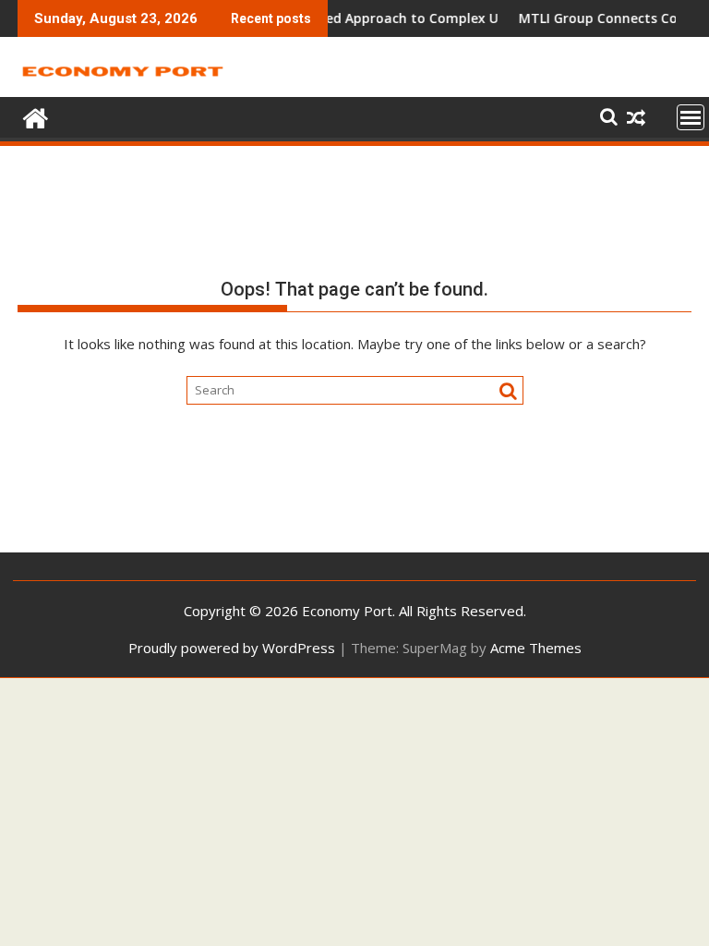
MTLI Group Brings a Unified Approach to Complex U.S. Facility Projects (375, 18)
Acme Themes (536, 647)
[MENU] (690, 117)
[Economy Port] (35, 115)
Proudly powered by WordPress (231, 647)
